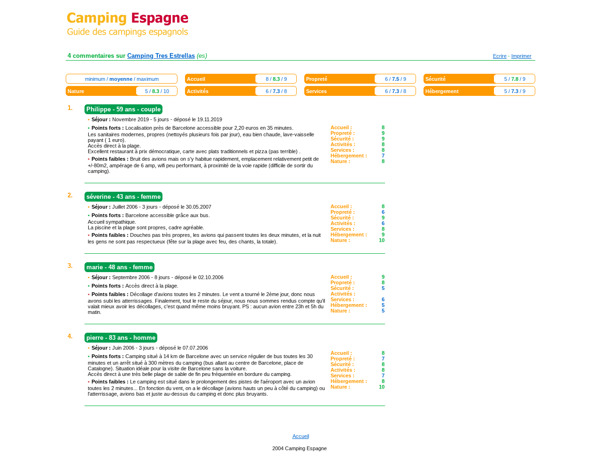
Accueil (301, 436)
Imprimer (521, 56)
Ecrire (500, 56)
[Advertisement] (464, 245)
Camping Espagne (306, 448)
